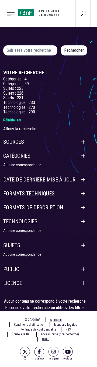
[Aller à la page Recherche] (83, 13)
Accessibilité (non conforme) (60, 334)
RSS (68, 329)
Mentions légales (65, 325)
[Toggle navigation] (7, 14)
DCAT (45, 339)
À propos (56, 320)
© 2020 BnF (32, 320)
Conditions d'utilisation (29, 325)
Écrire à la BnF (21, 334)
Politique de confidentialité (38, 329)
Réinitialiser (12, 120)
